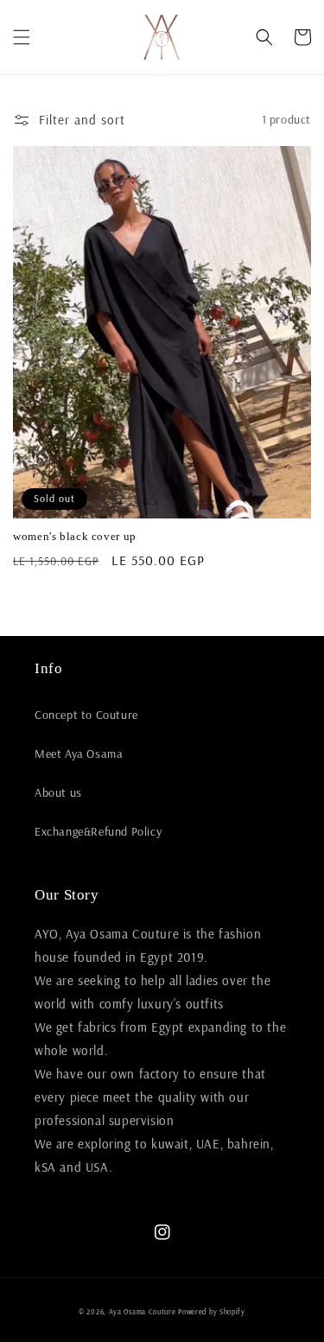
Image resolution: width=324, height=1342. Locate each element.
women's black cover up (75, 537)
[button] (22, 37)
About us (58, 792)
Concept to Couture (86, 714)
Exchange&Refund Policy (98, 831)
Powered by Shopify (211, 1311)
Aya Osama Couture (144, 1311)
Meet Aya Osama (79, 753)
